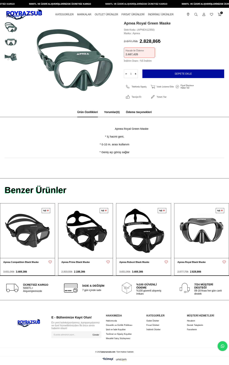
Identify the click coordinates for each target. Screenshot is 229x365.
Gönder (96, 335)
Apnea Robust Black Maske (134, 262)
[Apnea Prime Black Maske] (85, 230)
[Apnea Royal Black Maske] (201, 230)
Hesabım (191, 321)
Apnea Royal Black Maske (191, 262)
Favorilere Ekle (50, 262)
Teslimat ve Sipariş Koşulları (119, 334)
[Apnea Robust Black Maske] (143, 230)
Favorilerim (192, 329)
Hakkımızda (111, 321)
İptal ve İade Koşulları (116, 329)
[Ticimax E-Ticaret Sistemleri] (114, 360)
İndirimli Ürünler (153, 329)
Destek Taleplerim (195, 325)
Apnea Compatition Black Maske (21, 262)
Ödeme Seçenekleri (139, 112)
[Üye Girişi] (204, 14)
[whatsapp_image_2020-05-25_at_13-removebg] (29, 323)
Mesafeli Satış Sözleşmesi (118, 338)
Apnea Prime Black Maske (75, 262)
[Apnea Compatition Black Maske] (27, 230)
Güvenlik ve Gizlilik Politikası (119, 325)
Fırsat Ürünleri (152, 325)
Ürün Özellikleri (87, 112)
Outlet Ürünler (152, 321)
